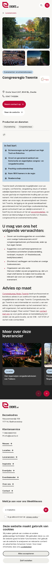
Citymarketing (9, 127)
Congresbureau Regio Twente (15, 294)
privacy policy (32, 517)
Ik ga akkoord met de (22, 517)
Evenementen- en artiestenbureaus (18, 72)
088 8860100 (10, 433)
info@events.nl (11, 436)
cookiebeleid (26, 547)
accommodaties (38, 212)
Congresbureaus (25, 127)
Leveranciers (10, 13)
